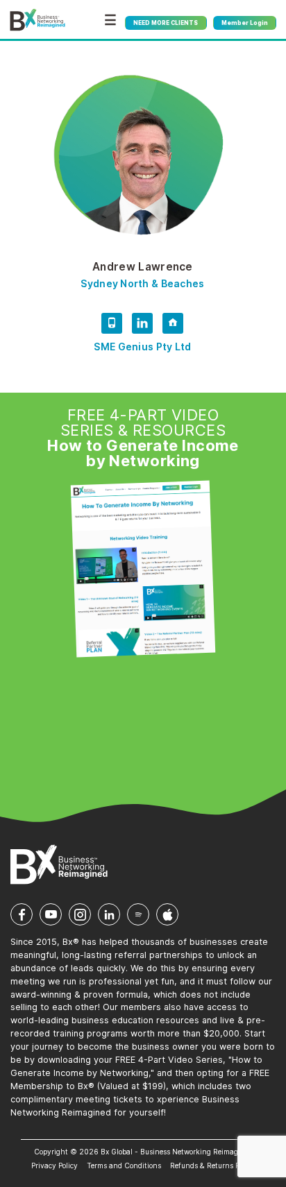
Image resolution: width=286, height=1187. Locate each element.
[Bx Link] (173, 326)
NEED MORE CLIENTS (165, 22)
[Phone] (112, 326)
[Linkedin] (142, 326)
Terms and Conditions (124, 1165)
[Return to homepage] (37, 20)
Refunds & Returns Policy (212, 1165)
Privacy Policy (54, 1165)
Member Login (244, 22)
